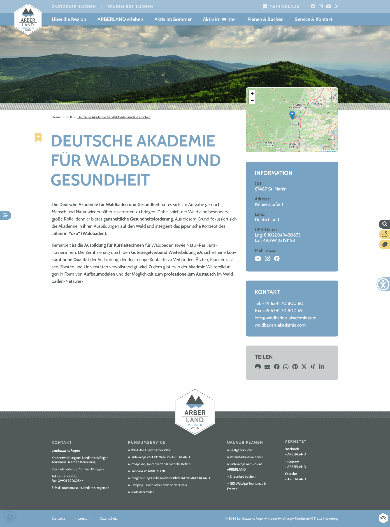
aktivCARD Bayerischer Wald (151, 450)
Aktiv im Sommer (173, 19)
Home (56, 117)
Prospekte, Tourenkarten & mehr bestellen (160, 464)
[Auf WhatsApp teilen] (286, 368)
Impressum (82, 518)
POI (69, 117)
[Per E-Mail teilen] (268, 368)
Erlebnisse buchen (130, 6)
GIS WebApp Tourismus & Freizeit (246, 486)
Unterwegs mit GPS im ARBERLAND (244, 466)
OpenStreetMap (331, 151)
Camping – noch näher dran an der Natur (159, 485)
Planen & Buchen (265, 19)
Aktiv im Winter (219, 19)
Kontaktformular (142, 492)
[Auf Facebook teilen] (277, 368)
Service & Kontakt (314, 19)
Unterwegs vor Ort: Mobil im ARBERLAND (160, 457)
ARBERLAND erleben (120, 19)
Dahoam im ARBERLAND (149, 471)
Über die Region (69, 19)
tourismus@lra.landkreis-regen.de (85, 488)
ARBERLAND (296, 454)
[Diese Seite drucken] (258, 368)
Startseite (58, 518)
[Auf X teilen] (304, 368)
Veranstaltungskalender (246, 457)
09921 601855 (67, 476)
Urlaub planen (245, 442)
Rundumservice (146, 442)
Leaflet (319, 151)
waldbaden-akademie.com (280, 325)
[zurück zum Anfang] (383, 518)
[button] (292, 115)
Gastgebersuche (241, 450)
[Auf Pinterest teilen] (295, 368)
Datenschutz (109, 518)
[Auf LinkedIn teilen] (322, 368)
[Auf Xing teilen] (313, 368)
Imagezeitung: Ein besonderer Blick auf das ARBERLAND (170, 478)
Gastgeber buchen (74, 6)
